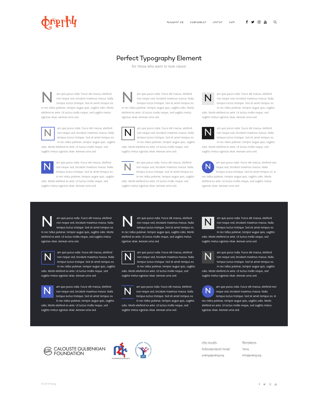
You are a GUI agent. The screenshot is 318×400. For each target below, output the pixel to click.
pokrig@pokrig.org (213, 355)
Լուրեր (218, 22)
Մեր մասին (209, 343)
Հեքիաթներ (198, 22)
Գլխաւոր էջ (175, 22)
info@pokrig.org (251, 355)
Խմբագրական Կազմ (216, 349)
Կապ (232, 22)
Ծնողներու (249, 343)
